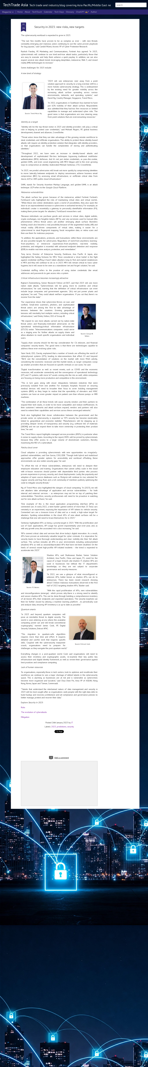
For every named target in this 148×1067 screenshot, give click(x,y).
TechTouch (37, 12)
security (70, 726)
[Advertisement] (113, 68)
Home (20, 12)
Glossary (70, 12)
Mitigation (25, 717)
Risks (23, 707)
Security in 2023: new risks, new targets (59, 27)
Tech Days (59, 12)
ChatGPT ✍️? (82, 12)
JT (72, 722)
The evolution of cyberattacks (34, 712)
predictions (61, 726)
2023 (53, 726)
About (27, 12)
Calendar (48, 12)
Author (94, 12)
